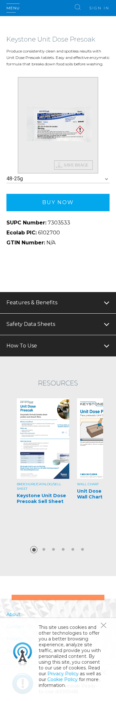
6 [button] (82, 549)
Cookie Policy (62, 679)
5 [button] (73, 549)
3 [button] (53, 549)
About (13, 614)
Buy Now (58, 202)
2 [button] (44, 549)
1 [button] (34, 549)
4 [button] (63, 549)
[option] (58, 125)
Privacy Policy (63, 674)
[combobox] (58, 179)
